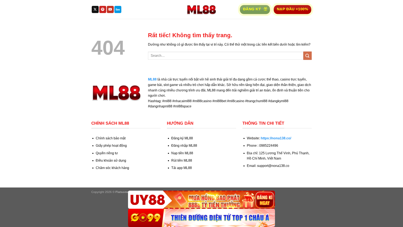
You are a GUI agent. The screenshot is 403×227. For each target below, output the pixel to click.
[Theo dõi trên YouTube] (110, 9)
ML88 (152, 79)
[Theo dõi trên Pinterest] (102, 9)
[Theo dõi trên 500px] (117, 9)
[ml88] (201, 9)
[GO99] (201, 218)
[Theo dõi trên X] (95, 9)
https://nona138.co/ (276, 138)
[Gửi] (307, 55)
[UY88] (201, 200)
